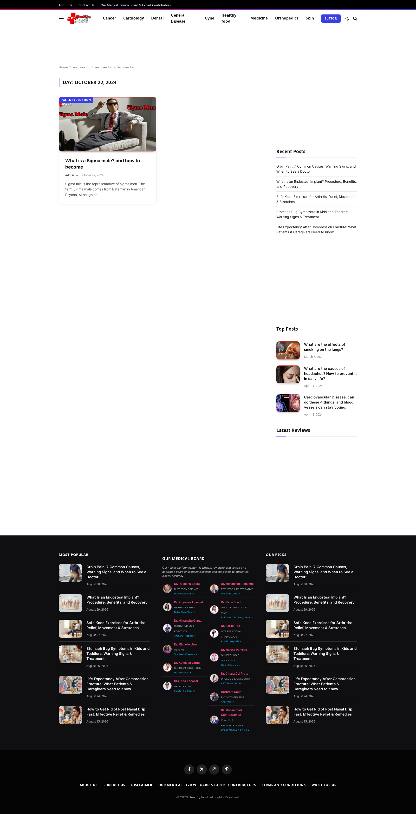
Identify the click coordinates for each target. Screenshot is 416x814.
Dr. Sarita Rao (230, 626)
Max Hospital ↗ (182, 672)
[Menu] (61, 18)
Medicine (259, 18)
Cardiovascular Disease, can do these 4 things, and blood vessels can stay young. (329, 402)
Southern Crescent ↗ (186, 654)
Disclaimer (141, 785)
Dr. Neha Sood (230, 602)
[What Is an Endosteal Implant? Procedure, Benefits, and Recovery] (70, 603)
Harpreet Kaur (231, 692)
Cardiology (133, 18)
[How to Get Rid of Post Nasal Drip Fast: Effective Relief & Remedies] (70, 715)
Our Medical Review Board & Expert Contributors (136, 5)
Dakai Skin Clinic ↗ (184, 612)
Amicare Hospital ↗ (184, 635)
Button (331, 18)
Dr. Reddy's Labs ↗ (184, 593)
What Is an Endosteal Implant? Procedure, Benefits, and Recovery (117, 600)
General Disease (178, 18)
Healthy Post (198, 797)
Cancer (109, 18)
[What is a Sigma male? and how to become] (107, 124)
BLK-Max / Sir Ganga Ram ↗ (237, 617)
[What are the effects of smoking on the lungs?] (288, 350)
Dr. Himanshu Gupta (188, 620)
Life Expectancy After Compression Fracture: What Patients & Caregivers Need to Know (117, 684)
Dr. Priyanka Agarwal (188, 602)
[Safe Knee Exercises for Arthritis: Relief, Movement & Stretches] (70, 629)
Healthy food (228, 18)
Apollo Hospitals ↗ (231, 641)
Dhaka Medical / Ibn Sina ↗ (236, 730)
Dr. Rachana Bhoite (187, 584)
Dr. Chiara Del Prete (234, 673)
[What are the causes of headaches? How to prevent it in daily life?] (288, 374)
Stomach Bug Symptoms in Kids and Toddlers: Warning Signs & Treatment (118, 653)
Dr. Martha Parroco (234, 649)
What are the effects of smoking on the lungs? (324, 347)
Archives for (81, 67)
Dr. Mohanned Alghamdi (237, 584)
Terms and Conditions (284, 785)
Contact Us (86, 5)
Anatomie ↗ (227, 701)
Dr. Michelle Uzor (185, 644)
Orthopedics (287, 18)
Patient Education (76, 100)
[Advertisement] (208, 46)
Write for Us (324, 785)
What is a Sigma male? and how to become (102, 164)
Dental (157, 18)
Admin (69, 175)
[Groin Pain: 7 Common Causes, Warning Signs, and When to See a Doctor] (70, 573)
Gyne (209, 18)
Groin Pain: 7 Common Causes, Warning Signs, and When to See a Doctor (116, 572)
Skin (310, 18)
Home (63, 67)
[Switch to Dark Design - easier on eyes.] (347, 18)
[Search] (354, 18)
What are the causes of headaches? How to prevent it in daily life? (330, 373)
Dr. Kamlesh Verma (187, 662)
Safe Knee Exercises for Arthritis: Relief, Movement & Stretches (115, 625)
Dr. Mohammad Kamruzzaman (231, 712)
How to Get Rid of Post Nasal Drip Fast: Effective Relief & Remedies (115, 711)
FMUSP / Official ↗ (184, 691)
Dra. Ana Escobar (186, 681)
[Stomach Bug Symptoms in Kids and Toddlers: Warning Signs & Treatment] (70, 654)
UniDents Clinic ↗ (230, 593)
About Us (65, 5)
